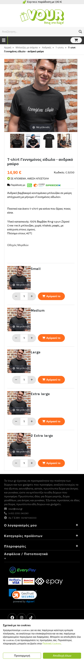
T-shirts (60, 47)
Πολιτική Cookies (52, 643)
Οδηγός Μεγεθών (18, 245)
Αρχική (7, 47)
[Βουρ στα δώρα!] (42, 16)
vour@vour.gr (15, 508)
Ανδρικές (46, 47)
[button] (80, 31)
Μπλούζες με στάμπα (27, 47)
